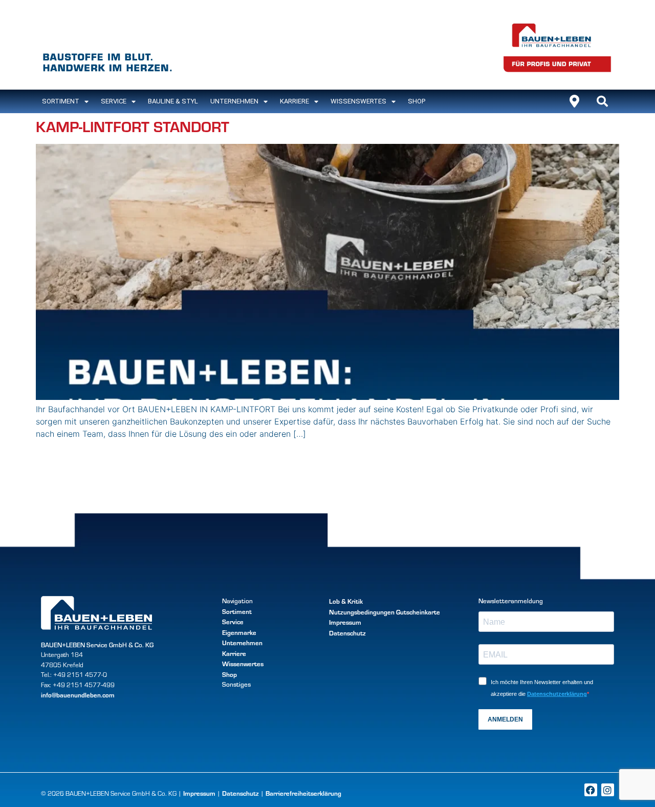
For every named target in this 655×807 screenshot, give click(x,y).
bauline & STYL (173, 101)
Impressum (345, 622)
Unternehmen (234, 101)
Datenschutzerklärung (557, 694)
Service (113, 101)
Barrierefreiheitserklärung (303, 793)
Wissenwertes (243, 663)
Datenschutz (347, 632)
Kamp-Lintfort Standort (132, 126)
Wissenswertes (358, 101)
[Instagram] (607, 789)
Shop (416, 101)
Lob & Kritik (346, 601)
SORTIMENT (60, 101)
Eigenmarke (239, 632)
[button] (602, 101)
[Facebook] (590, 789)
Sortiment (237, 611)
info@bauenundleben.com (78, 694)
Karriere (294, 101)
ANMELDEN (505, 719)
